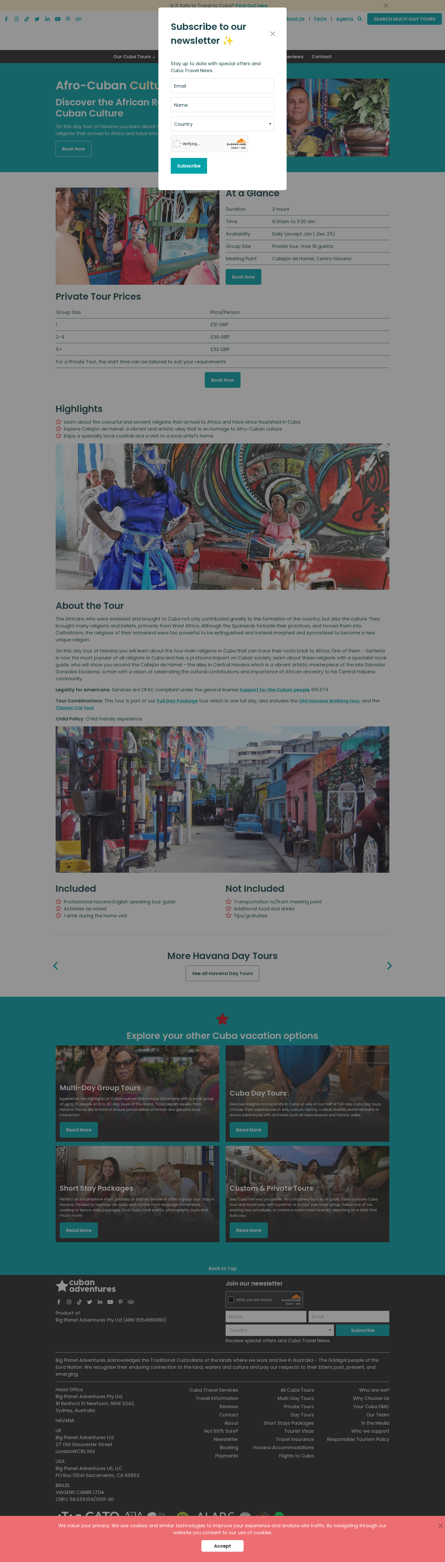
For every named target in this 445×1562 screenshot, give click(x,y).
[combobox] (222, 123)
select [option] (181, 126)
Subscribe (189, 166)
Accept (222, 1546)
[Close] (272, 33)
